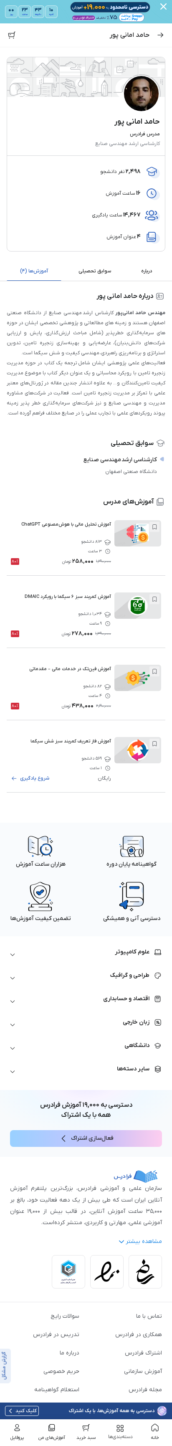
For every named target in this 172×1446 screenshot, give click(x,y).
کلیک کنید (26, 1411)
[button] (86, 954)
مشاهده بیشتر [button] (144, 1241)
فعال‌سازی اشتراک (92, 1138)
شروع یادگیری (34, 778)
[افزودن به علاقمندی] (154, 527)
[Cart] (12, 35)
